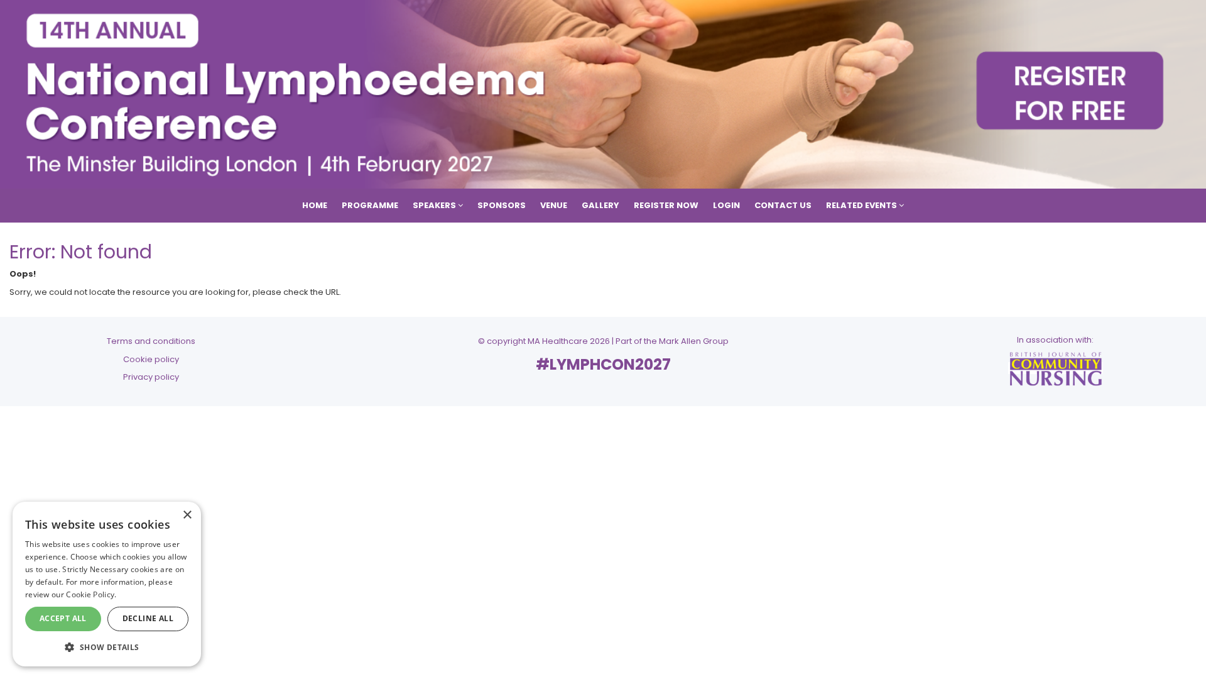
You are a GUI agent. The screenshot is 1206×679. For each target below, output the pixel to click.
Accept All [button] (63, 618)
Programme (370, 205)
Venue (553, 205)
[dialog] (107, 584)
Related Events (862, 205)
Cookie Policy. (91, 594)
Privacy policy (151, 377)
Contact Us (783, 205)
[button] (106, 646)
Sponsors (501, 205)
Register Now (666, 205)
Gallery (600, 205)
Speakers (435, 205)
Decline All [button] (147, 618)
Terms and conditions (151, 341)
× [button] (187, 515)
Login (726, 205)
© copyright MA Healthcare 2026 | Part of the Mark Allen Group (603, 341)
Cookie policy (151, 359)
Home (314, 205)
